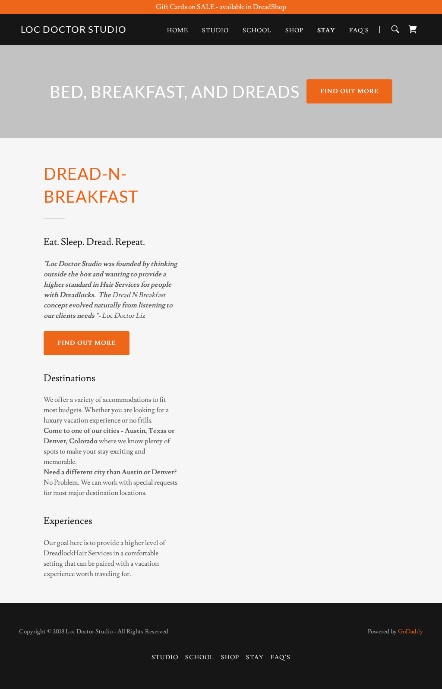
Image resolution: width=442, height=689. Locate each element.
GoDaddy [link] (410, 632)
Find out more (349, 91)
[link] (73, 30)
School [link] (257, 30)
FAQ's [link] (359, 30)
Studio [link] (215, 30)
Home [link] (177, 30)
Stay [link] (326, 30)
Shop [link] (294, 30)
